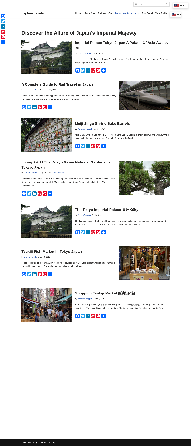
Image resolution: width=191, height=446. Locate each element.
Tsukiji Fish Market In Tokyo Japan (51, 252)
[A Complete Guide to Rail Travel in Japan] (144, 95)
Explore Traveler (84, 53)
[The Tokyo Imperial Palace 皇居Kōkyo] (46, 221)
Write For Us (161, 13)
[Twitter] (3, 21)
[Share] (3, 42)
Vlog (110, 13)
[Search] (167, 4)
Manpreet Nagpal (84, 129)
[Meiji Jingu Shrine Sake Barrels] (46, 135)
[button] (82, 13)
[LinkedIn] (3, 26)
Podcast (102, 13)
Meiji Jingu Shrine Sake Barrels (102, 124)
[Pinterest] (3, 37)
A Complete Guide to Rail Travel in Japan (57, 84)
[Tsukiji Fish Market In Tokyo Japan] (144, 263)
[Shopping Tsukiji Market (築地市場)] (46, 305)
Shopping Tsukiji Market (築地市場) (105, 293)
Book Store (90, 13)
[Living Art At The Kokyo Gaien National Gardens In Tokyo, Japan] (144, 178)
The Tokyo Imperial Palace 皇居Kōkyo (108, 210)
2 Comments (59, 173)
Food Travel (147, 13)
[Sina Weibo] (3, 31)
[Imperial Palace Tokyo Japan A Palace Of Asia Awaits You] (46, 57)
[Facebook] (3, 16)
